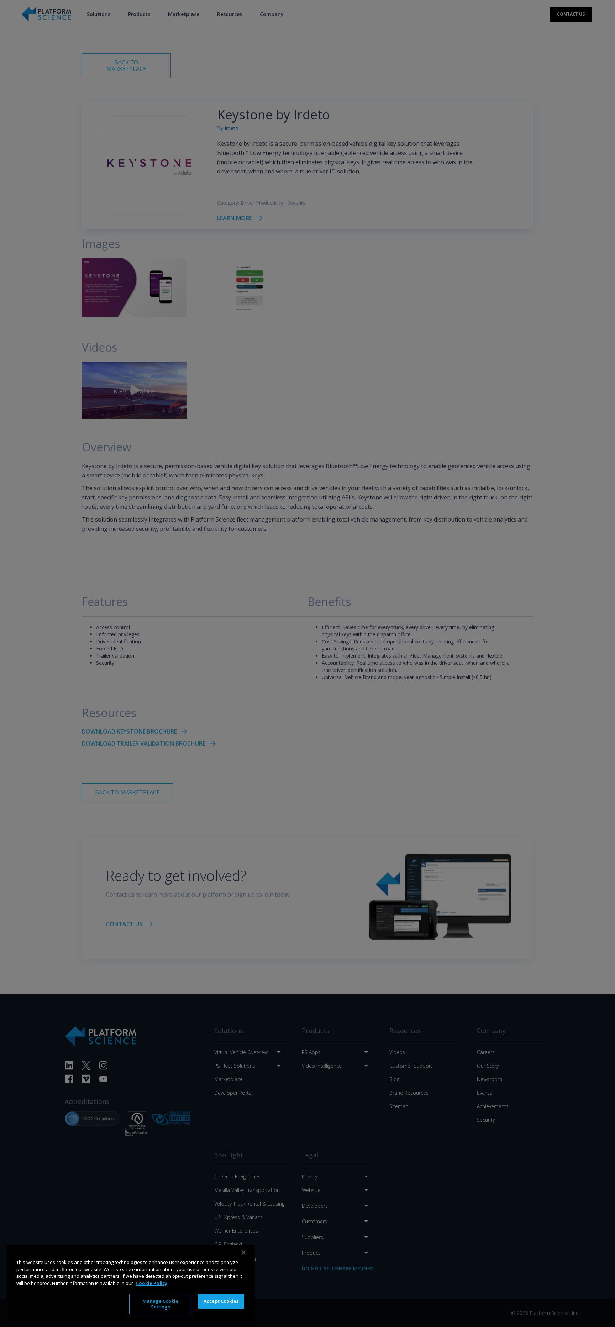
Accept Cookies (221, 1301)
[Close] (243, 1252)
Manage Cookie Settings (160, 1304)
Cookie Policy (151, 1283)
